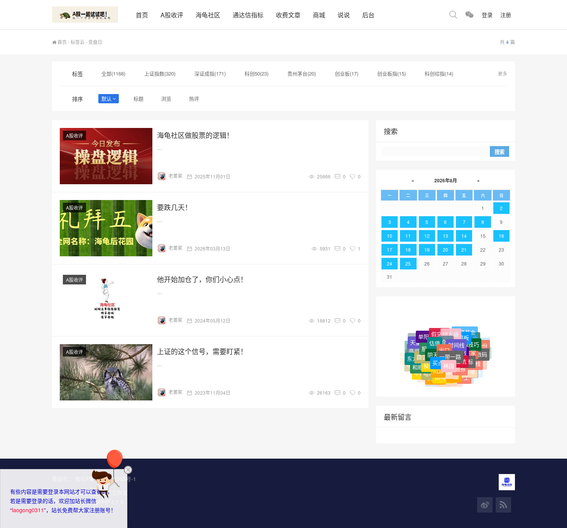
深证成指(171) (210, 73)
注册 (505, 14)
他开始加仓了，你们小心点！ (202, 279)
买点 (437, 356)
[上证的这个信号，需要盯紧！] (106, 372)
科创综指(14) (439, 73)
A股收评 (171, 14)
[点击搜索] (453, 14)
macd (449, 367)
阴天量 (435, 348)
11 (408, 235)
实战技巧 (468, 339)
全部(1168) (113, 73)
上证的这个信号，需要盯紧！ (202, 351)
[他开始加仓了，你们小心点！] (106, 300)
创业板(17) (346, 73)
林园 (448, 359)
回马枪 (443, 373)
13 (445, 235)
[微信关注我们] (469, 14)
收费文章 (288, 14)
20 (445, 249)
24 (389, 263)
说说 (344, 14)
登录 (487, 14)
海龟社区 (208, 14)
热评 (194, 98)
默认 (106, 98)
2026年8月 (445, 180)
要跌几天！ (174, 207)
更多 (502, 73)
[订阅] (503, 505)
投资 (429, 359)
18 (408, 249)
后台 (368, 14)
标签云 (77, 42)
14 (464, 235)
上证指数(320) (160, 73)
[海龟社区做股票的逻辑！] (106, 156)
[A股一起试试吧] (91, 14)
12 (427, 235)
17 (389, 249)
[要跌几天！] (106, 228)
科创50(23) (256, 73)
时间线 (456, 338)
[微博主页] (485, 505)
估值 (434, 336)
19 (427, 249)
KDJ (438, 366)
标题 (138, 98)
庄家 (470, 348)
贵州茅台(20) (301, 73)
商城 (319, 14)
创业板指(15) (391, 73)
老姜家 (175, 175)
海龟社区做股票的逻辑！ (195, 135)
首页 (142, 14)
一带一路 (450, 349)
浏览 (166, 98)
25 (408, 263)
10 (389, 235)
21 (464, 249)
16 (501, 235)
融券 (460, 363)
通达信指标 (248, 14)
